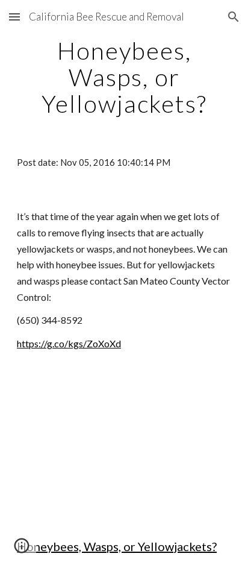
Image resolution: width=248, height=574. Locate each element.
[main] (124, 77)
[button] (14, 16)
